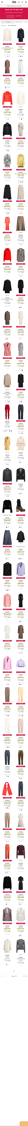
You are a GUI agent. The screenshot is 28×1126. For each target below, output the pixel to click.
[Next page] (24, 976)
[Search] (18, 2)
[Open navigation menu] (2, 2)
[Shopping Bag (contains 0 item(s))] (25, 2)
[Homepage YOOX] (14, 2)
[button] (14, 971)
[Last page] (26, 976)
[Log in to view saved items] (22, 2)
